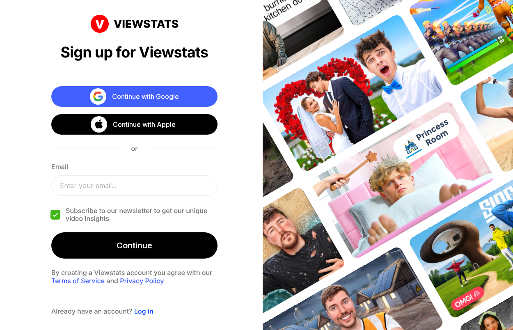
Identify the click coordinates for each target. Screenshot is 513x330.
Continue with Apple (144, 124)
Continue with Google (145, 96)
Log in (143, 311)
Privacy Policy (142, 281)
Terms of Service (78, 281)
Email (59, 167)
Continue (134, 245)
